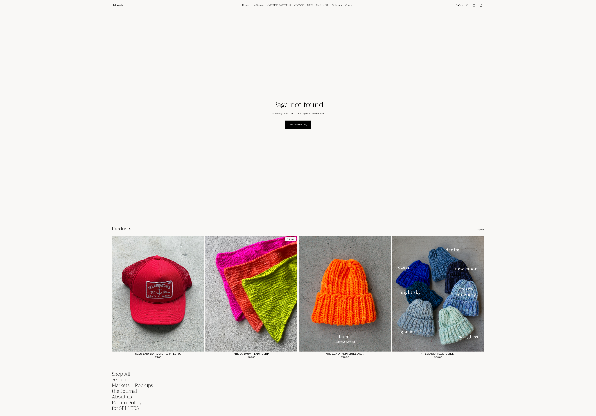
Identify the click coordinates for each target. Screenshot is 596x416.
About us (122, 397)
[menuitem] (245, 5)
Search (119, 379)
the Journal (124, 391)
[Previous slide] (116, 293)
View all (480, 229)
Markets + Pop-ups (132, 385)
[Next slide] (199, 293)
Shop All (121, 374)
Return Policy (127, 402)
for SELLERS (125, 408)
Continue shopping (298, 124)
